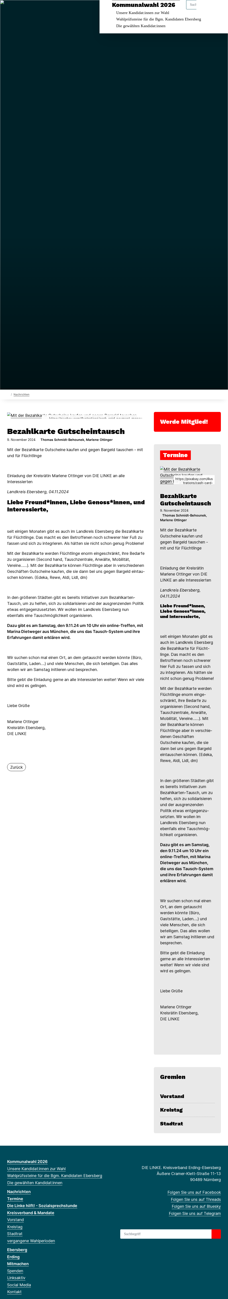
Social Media (19, 1285)
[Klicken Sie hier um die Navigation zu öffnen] (219, 9)
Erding (13, 1256)
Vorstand (172, 1096)
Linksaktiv (16, 1277)
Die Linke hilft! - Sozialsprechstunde (42, 1205)
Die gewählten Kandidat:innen (140, 26)
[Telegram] (31, 9)
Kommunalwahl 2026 (143, 4)
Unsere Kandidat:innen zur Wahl (142, 12)
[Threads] (16, 9)
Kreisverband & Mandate (30, 1212)
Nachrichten (21, 394)
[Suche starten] (216, 1234)
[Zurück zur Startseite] (8, 394)
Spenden (15, 1271)
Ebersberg (17, 1249)
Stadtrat (171, 1124)
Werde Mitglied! (184, 421)
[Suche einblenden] (206, 9)
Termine (15, 1198)
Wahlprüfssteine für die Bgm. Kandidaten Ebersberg (158, 19)
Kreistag (171, 1110)
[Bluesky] (24, 9)
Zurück (16, 767)
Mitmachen (18, 1263)
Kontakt (14, 1291)
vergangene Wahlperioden (31, 1240)
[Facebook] (9, 9)
